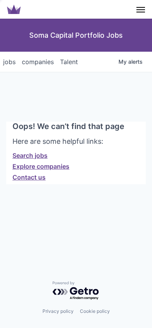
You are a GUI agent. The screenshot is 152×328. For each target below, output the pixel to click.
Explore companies (40, 166)
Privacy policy (58, 311)
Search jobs (30, 155)
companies (38, 62)
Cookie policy (95, 311)
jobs (9, 62)
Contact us (29, 177)
